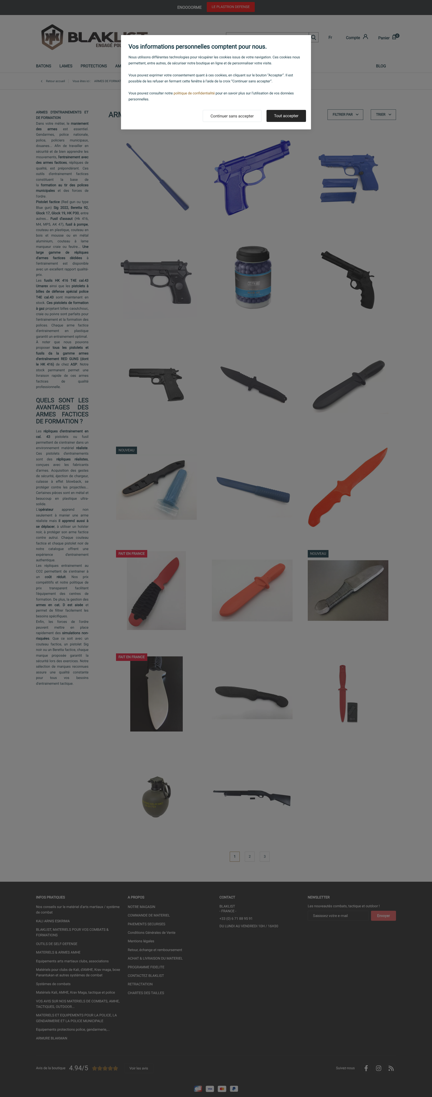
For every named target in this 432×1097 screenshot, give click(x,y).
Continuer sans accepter (232, 116)
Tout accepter (286, 115)
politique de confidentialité (194, 93)
